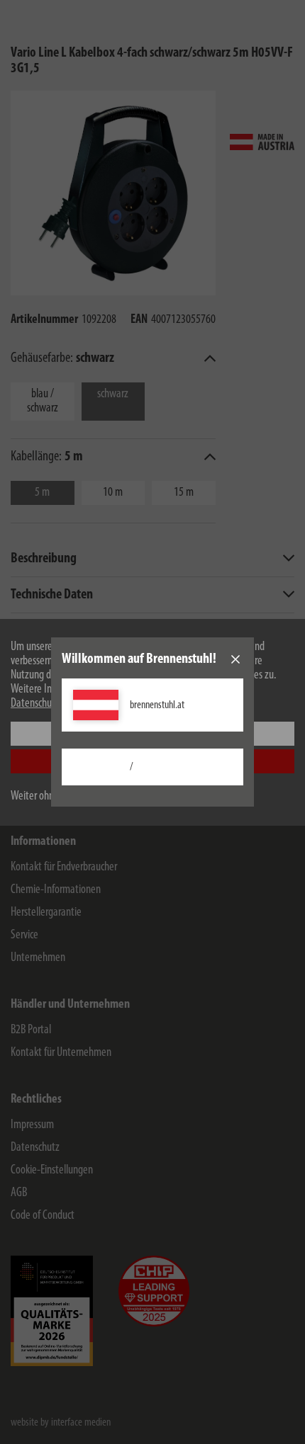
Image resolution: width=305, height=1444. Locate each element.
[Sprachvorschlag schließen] (235, 659)
